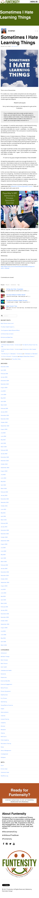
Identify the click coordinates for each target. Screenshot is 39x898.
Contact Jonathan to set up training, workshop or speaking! (19, 801)
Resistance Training (6, 743)
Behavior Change (5, 656)
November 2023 (5, 419)
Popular (2, 284)
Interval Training (5, 719)
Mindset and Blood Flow (7, 337)
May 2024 (3, 398)
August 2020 (4, 544)
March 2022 (4, 488)
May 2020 (3, 554)
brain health (4, 667)
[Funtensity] (10, 1)
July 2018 (3, 631)
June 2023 (3, 436)
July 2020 (3, 547)
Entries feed (4, 769)
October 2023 (4, 422)
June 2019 (3, 593)
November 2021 (5, 502)
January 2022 (4, 495)
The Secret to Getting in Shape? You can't (16, 300)
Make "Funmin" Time (11, 306)
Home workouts (4, 712)
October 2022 (4, 464)
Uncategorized (4, 754)
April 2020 (3, 558)
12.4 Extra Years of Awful (7, 334)
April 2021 (3, 516)
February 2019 (4, 606)
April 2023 (3, 443)
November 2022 (5, 460)
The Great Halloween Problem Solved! (15, 294)
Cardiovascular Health (6, 670)
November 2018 (5, 617)
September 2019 (5, 582)
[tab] (2, 285)
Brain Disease (4, 660)
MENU (33, 2)
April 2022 (3, 485)
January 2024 (4, 412)
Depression (4, 677)
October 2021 (4, 506)
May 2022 (3, 481)
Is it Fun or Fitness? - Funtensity (9, 356)
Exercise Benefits (5, 681)
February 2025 (4, 373)
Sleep (2, 747)
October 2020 (4, 537)
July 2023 (3, 432)
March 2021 (4, 519)
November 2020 (5, 533)
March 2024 (4, 405)
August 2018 (4, 627)
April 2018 (3, 641)
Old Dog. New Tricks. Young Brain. (14, 289)
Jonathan (11, 30)
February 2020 (4, 565)
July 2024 (3, 391)
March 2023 (4, 446)
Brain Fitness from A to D (7, 323)
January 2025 (4, 377)
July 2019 (3, 589)
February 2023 (4, 450)
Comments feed (5, 772)
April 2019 (3, 599)
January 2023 (4, 453)
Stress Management (6, 750)
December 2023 (5, 415)
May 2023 (3, 439)
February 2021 (4, 523)
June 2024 (3, 394)
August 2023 (4, 429)
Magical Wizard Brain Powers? (27, 356)
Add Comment (15, 46)
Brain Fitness (4, 663)
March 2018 (4, 645)
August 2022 (4, 471)
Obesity (3, 733)
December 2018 (5, 613)
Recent (8, 284)
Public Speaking (5, 740)
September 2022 (5, 467)
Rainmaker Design (7, 891)
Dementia (3, 674)
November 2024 (5, 384)
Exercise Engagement (6, 684)
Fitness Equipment (6, 691)
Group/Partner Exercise (7, 705)
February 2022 (4, 492)
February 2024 (4, 408)
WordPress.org (4, 775)
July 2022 (3, 474)
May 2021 (3, 512)
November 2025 (5, 366)
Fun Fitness (4, 698)
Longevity (3, 722)
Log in (2, 765)
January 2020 (4, 568)
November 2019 (5, 575)
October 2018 (4, 620)
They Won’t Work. (16, 359)
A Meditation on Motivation (31, 353)
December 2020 (5, 530)
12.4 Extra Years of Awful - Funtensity (10, 344)
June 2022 (3, 478)
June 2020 (3, 551)
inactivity (3, 715)
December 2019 (5, 572)
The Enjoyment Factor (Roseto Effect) (10, 330)
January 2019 (4, 610)
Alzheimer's (4, 653)
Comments (13, 284)
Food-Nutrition (4, 694)
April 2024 (3, 401)
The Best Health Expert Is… (8, 327)
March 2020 (4, 561)
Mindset (3, 726)
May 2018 (3, 638)
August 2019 (4, 586)
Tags (18, 284)
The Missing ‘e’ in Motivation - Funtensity (11, 353)
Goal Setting (4, 701)
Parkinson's (4, 736)
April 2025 (3, 370)
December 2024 (5, 380)
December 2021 (5, 499)
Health (2, 708)
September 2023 (5, 425)
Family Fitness (4, 687)
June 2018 (3, 634)
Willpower (3, 757)
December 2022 (5, 457)
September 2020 (5, 540)
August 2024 (4, 387)
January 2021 (4, 526)
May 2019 (3, 596)
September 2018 (5, 624)
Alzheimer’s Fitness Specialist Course (21, 186)
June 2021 (3, 509)
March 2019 (4, 603)
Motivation (3, 729)
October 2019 (4, 579)
